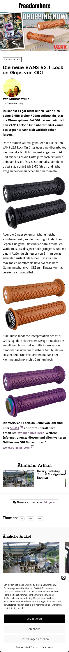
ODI (21, 518)
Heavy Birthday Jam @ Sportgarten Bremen (34, 478)
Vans (40, 518)
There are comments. (36, 502)
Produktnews (12, 59)
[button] (63, 578)
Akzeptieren (34, 618)
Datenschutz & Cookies (27, 647)
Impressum (47, 647)
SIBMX (30, 518)
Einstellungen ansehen (34, 639)
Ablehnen (34, 629)
